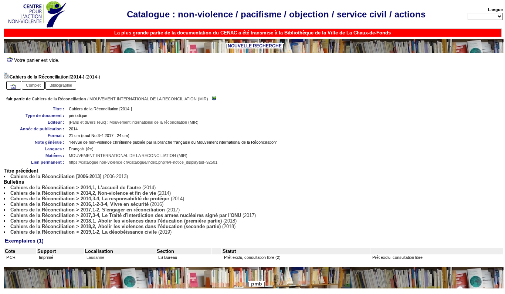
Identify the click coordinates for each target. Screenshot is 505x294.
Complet (33, 85)
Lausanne (95, 257)
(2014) (83, 187)
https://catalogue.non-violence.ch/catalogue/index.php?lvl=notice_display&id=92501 (143, 162)
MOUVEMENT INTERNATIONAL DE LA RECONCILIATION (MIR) (148, 99)
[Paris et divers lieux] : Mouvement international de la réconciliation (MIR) (134, 122)
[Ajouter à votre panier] (13, 86)
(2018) (123, 221)
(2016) (86, 204)
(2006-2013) (69, 176)
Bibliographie (61, 85)
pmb (256, 284)
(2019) (91, 232)
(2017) (95, 210)
